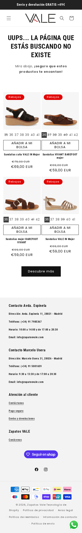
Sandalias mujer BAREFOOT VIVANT (22, 241)
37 (17, 135)
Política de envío (43, 523)
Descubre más (41, 271)
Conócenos (15, 439)
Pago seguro (16, 410)
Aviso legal (65, 510)
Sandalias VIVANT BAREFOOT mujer (60, 156)
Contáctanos (16, 403)
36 (11, 135)
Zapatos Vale (36, 504)
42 (76, 135)
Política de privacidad (38, 510)
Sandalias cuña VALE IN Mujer (22, 154)
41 (38, 135)
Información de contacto (60, 517)
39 (27, 135)
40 (33, 135)
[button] (9, 18)
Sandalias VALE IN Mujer (60, 239)
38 (22, 135)
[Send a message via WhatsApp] (74, 525)
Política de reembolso (24, 517)
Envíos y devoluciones (22, 418)
